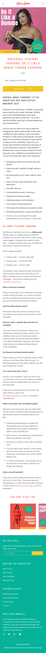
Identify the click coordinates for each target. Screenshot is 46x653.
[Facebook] (3, 634)
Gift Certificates (9, 576)
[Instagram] (14, 634)
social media (24, 486)
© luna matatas (23, 644)
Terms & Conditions (10, 598)
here (15, 483)
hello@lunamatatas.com (14, 395)
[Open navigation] (3, 3)
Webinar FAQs (8, 580)
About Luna (7, 569)
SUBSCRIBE (37, 553)
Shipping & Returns (10, 594)
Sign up (32, 486)
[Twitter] (9, 634)
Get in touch (8, 572)
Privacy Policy (8, 602)
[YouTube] (20, 634)
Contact (6, 605)
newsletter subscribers (12, 282)
